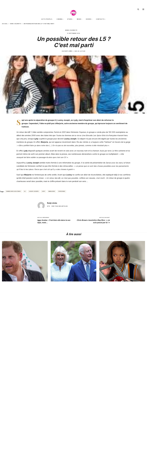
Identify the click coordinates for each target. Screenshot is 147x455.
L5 (25, 191)
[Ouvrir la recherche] (138, 9)
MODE (79, 19)
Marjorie (52, 191)
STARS (69, 19)
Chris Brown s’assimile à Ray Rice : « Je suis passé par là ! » (93, 220)
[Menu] (143, 9)
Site (48, 206)
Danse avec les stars (13, 191)
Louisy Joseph (33, 191)
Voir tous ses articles (60, 206)
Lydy (43, 191)
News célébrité (15, 23)
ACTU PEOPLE (46, 19)
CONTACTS (100, 19)
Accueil (5, 23)
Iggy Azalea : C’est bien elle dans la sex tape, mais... (53, 220)
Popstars (61, 191)
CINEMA (59, 19)
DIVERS (88, 19)
